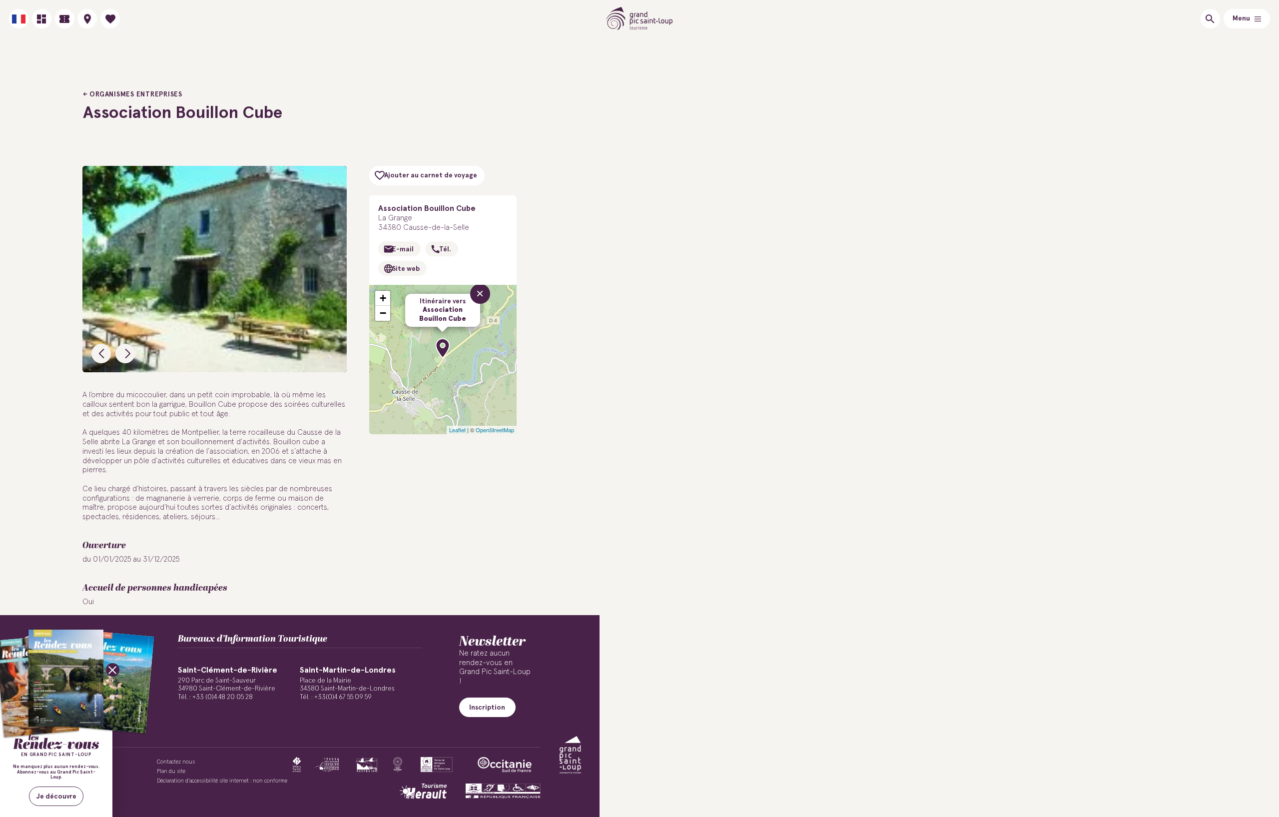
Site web (406, 268)
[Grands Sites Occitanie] (398, 764)
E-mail (403, 249)
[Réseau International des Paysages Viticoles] (327, 764)
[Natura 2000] (366, 764)
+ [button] (383, 298)
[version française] (18, 18)
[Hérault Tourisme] (423, 791)
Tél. (445, 249)
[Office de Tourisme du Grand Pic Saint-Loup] (639, 18)
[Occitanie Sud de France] (505, 764)
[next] (125, 353)
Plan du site (171, 771)
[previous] (101, 353)
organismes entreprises (135, 94)
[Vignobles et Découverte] (436, 764)
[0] (110, 18)
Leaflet (457, 430)
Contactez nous (176, 762)
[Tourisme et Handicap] (503, 791)
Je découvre (56, 796)
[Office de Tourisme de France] (296, 764)
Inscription (487, 707)
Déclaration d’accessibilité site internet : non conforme (222, 781)
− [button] (383, 313)
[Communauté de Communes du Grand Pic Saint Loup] (570, 755)
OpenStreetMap (495, 430)
